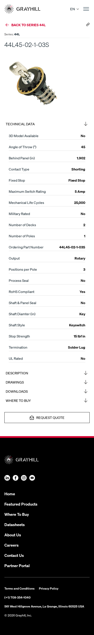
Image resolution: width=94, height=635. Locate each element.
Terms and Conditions (19, 588)
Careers (11, 544)
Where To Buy (16, 514)
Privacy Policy (48, 588)
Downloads (17, 391)
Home (9, 493)
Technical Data (20, 124)
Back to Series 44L (28, 24)
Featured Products (20, 503)
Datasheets (14, 524)
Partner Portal (17, 565)
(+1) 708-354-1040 (17, 597)
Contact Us (14, 555)
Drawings (15, 382)
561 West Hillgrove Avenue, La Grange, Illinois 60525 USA (44, 606)
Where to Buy (18, 400)
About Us (12, 534)
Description (17, 373)
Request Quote (50, 417)
